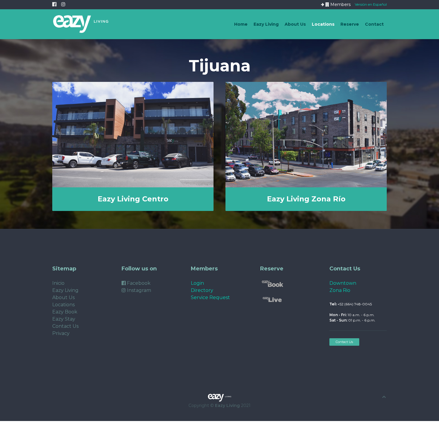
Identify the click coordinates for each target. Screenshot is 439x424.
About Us (295, 24)
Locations (323, 24)
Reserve (349, 24)
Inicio (58, 283)
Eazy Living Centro (133, 199)
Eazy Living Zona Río (306, 199)
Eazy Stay (63, 319)
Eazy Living (266, 24)
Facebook (138, 283)
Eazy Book (64, 312)
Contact (374, 24)
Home (241, 24)
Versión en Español (371, 4)
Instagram (138, 290)
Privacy (61, 333)
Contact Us (65, 326)
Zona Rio (339, 290)
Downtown (342, 283)
